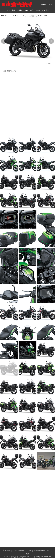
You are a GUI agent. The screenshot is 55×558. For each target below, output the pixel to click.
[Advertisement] (27, 104)
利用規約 (6, 550)
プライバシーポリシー (22, 550)
